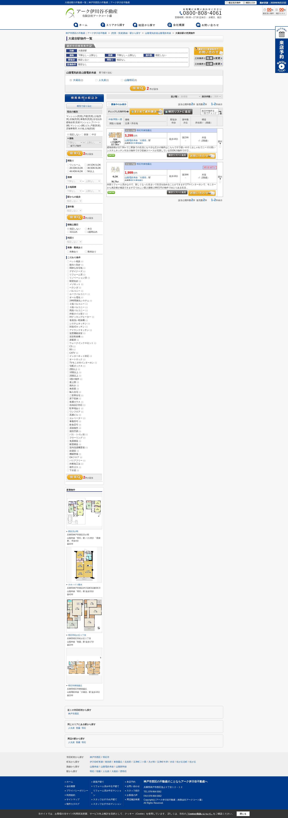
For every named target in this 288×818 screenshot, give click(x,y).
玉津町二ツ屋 (139, 762)
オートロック (77, 359)
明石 (84, 728)
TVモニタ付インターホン (83, 362)
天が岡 (151, 762)
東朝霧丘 (139, 143)
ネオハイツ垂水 (75, 584)
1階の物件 (76, 379)
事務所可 (75, 421)
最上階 (74, 382)
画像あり (74, 251)
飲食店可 (75, 424)
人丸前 (104, 80)
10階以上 (75, 372)
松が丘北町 (181, 762)
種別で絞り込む (84, 106)
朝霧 (78, 728)
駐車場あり (76, 408)
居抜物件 (75, 428)
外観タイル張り (79, 313)
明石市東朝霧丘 (144, 130)
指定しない (75, 134)
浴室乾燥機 (76, 336)
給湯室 (74, 451)
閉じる (243, 814)
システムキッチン (80, 323)
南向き (74, 385)
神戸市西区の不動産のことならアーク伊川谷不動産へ (176, 781)
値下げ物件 (75, 146)
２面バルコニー (79, 304)
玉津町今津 (162, 762)
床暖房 (74, 340)
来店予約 (131, 782)
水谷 (172, 762)
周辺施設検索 (133, 799)
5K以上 (90, 171)
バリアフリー (77, 460)
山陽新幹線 (121, 766)
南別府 (108, 762)
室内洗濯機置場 (79, 447)
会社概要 (70, 786)
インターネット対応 (81, 356)
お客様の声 (132, 795)
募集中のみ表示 (118, 104)
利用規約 (70, 795)
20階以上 (75, 375)
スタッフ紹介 (133, 790)
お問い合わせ (133, 786)
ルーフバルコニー (80, 294)
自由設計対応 (77, 405)
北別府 (127, 762)
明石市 (133, 143)
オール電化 (76, 297)
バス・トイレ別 (79, 434)
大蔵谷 (78, 80)
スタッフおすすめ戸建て (105, 799)
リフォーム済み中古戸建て (106, 786)
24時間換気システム (81, 300)
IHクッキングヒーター (82, 317)
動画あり (92, 251)
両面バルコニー (79, 310)
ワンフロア (76, 411)
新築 (86, 134)
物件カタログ (73, 804)
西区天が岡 (73, 531)
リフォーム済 (77, 274)
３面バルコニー (79, 307)
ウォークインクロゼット (83, 343)
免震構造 (75, 441)
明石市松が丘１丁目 (77, 635)
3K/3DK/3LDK (94, 168)
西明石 (123, 771)
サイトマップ (73, 799)
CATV (74, 353)
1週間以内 (92, 232)
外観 (110, 119)
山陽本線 (94, 766)
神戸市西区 (73, 714)
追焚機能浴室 (77, 333)
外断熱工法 (76, 464)
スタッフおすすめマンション (107, 804)
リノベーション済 (80, 277)
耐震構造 (75, 444)
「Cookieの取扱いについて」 (199, 814)
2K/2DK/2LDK (76, 168)
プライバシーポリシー (77, 790)
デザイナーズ (77, 271)
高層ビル (75, 415)
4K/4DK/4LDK (76, 171)
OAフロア (76, 457)
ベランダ (75, 287)
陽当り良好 (76, 265)
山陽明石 (130, 80)
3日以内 (73, 232)
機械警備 (75, 454)
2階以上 (75, 369)
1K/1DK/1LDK (94, 165)
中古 (94, 134)
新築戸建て (98, 782)
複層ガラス (76, 402)
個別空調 (75, 431)
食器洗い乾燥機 (79, 320)
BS (72, 349)
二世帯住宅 (76, 395)
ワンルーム (75, 165)
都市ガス (75, 467)
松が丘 (193, 762)
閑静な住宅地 (77, 268)
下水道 (74, 470)
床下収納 (75, 398)
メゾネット (76, 284)
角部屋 (74, 388)
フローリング (77, 437)
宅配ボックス (77, 366)
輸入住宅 (75, 392)
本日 (90, 229)
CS (72, 346)
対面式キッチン (79, 326)
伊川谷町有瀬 (96, 762)
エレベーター (77, 418)
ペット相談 (76, 261)
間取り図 (118, 119)
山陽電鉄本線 (131, 140)
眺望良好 (75, 281)
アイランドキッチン (81, 330)
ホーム (69, 782)
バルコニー (76, 291)
